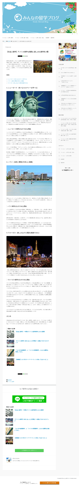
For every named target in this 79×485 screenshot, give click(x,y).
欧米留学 (47, 37)
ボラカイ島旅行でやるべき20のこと (68, 72)
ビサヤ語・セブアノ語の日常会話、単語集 (68, 68)
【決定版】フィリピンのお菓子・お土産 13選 (68, 77)
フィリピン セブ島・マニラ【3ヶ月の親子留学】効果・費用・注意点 (68, 130)
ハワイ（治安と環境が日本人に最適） (16, 81)
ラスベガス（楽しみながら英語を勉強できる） (18, 82)
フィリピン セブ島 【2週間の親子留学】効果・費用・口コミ (69, 139)
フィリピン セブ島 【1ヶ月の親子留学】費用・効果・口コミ (69, 135)
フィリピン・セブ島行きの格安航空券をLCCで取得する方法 (68, 91)
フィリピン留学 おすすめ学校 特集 (49, 482)
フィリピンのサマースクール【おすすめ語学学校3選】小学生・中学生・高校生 (68, 119)
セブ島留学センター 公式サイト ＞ (29, 450)
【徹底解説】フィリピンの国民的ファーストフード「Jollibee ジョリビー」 (68, 86)
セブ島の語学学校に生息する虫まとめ (68, 95)
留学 (13, 381)
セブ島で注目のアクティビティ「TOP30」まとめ (67, 81)
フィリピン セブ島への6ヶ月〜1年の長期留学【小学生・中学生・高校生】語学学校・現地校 (68, 124)
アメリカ (10, 381)
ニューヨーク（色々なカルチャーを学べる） (17, 79)
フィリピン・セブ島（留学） (8, 37)
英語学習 (52, 37)
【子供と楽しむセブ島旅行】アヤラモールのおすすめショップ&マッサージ (68, 104)
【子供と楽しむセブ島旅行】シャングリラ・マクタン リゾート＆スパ (68, 109)
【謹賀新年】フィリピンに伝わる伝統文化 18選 (68, 99)
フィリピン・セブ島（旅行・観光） (22, 37)
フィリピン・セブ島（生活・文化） (37, 37)
